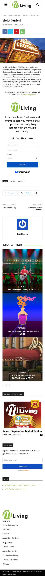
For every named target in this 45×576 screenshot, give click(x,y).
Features (22, 328)
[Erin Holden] (22, 224)
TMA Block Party (9, 207)
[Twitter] (10, 31)
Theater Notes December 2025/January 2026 (22, 376)
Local (22, 286)
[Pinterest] (16, 31)
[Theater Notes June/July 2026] (22, 271)
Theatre (21, 181)
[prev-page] (4, 385)
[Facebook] (5, 31)
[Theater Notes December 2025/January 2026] (22, 359)
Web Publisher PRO (10, 574)
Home (4, 15)
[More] (36, 192)
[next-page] (8, 385)
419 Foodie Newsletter (14, 489)
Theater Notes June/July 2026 (22, 289)
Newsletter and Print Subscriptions (20, 485)
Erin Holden (8, 24)
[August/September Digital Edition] (22, 413)
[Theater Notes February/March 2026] (22, 315)
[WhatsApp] (22, 31)
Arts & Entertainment (14, 15)
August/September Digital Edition (22, 431)
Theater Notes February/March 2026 (22, 332)
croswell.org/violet (28, 95)
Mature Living (6, 435)
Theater (25, 15)
